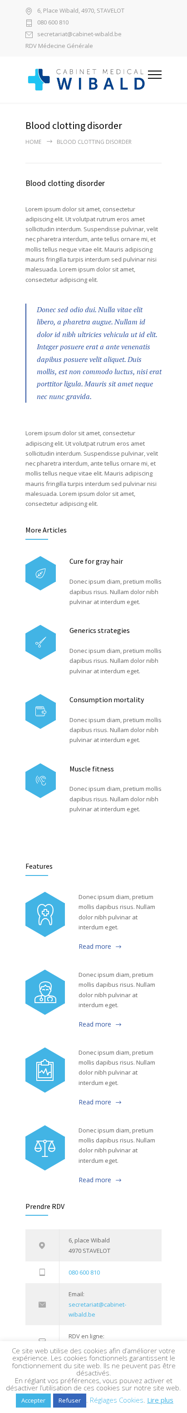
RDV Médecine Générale (59, 46)
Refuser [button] (70, 1400)
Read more (95, 946)
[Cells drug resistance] (45, 992)
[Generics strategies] (40, 642)
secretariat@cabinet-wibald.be (79, 34)
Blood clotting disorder (65, 183)
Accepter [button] (33, 1400)
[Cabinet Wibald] (86, 80)
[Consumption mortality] (40, 711)
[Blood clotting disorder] (45, 914)
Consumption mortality (106, 699)
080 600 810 (53, 22)
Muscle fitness (91, 768)
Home (33, 142)
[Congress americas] (45, 1070)
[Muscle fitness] (40, 781)
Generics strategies (99, 630)
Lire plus (160, 1399)
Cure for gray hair (96, 561)
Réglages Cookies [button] (116, 1399)
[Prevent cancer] (45, 1148)
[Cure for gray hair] (40, 573)
